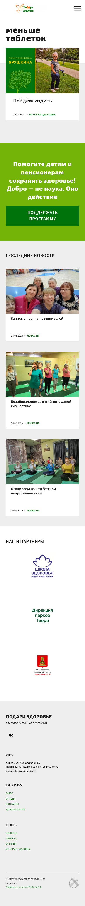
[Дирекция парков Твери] (42, 615)
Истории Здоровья (18, 849)
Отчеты (10, 798)
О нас (9, 793)
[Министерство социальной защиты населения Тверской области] (42, 666)
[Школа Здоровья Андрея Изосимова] (42, 566)
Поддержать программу (42, 215)
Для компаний (15, 809)
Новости (11, 833)
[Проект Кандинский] (74, 883)
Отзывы (11, 843)
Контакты (12, 803)
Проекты (11, 838)
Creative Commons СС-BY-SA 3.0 (23, 887)
